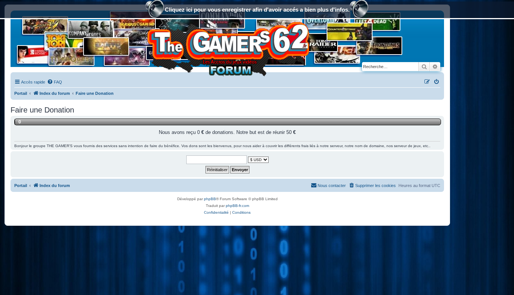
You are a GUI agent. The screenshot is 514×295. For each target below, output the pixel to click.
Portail (20, 93)
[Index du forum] (227, 46)
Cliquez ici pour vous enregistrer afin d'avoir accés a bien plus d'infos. (257, 9)
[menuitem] (54, 82)
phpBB (210, 199)
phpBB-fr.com (237, 206)
